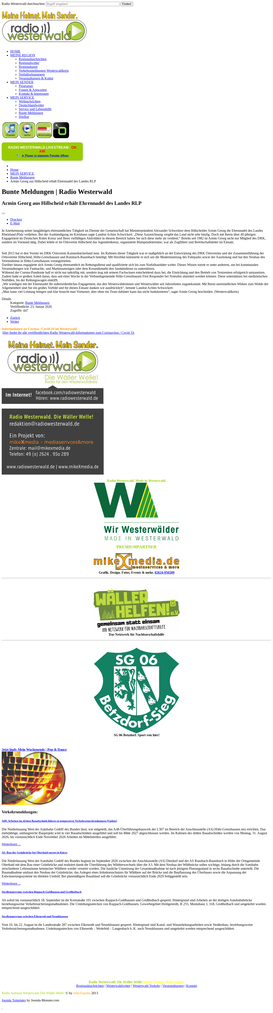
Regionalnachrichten (32, 59)
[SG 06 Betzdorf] (136, 690)
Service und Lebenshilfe (35, 109)
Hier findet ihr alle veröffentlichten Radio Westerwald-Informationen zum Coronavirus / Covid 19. (69, 332)
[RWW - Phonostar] (44, 137)
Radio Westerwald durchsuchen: (23, 4)
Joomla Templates (14, 1000)
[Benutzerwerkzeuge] (3, 213)
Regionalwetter (29, 63)
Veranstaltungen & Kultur (36, 78)
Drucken (16, 219)
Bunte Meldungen (31, 113)
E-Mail (15, 223)
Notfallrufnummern (32, 74)
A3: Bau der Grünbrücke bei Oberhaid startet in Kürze (34, 852)
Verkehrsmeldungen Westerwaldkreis (44, 70)
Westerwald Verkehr (146, 986)
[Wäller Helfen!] (136, 610)
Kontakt (191, 986)
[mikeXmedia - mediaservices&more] (136, 568)
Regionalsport (28, 67)
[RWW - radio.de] (61, 137)
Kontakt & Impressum (34, 93)
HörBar (24, 117)
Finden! (126, 4)
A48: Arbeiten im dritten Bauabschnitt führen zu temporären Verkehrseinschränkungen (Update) (59, 820)
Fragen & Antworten (33, 90)
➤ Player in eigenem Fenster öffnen (45, 155)
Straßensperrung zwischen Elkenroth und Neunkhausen (35, 916)
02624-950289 (164, 572)
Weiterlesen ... (11, 844)
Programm (26, 86)
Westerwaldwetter (118, 986)
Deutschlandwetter (31, 105)
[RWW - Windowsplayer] (27, 137)
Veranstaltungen (173, 986)
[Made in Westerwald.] (136, 539)
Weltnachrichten (30, 101)
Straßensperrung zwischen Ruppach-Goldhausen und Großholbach (41, 891)
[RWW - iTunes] (11, 137)
